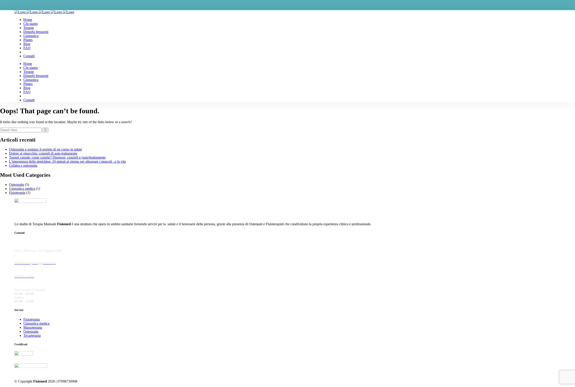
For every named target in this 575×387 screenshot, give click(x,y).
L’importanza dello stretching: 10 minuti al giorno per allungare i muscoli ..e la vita (67, 161)
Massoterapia (32, 327)
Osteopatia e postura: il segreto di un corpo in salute (45, 149)
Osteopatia (16, 184)
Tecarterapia (32, 335)
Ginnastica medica (22, 188)
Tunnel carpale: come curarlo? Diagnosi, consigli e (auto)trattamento (57, 157)
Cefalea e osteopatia (23, 165)
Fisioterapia (17, 193)
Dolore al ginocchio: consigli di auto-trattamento (43, 153)
